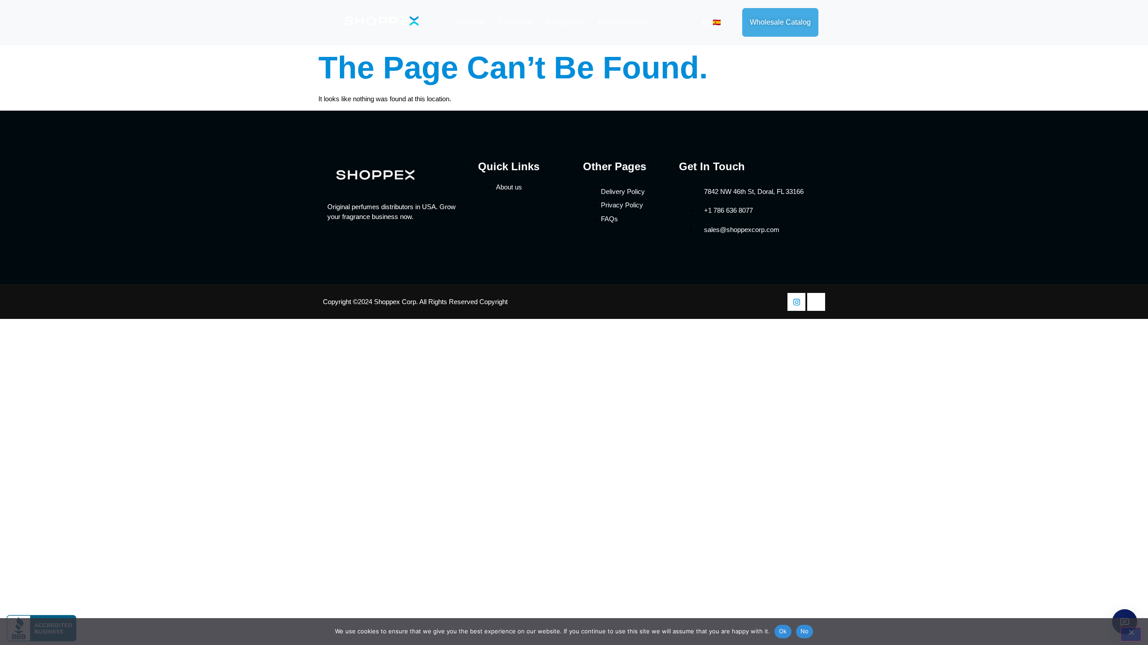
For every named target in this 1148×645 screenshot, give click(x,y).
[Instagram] (796, 302)
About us (471, 22)
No (804, 631)
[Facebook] (816, 302)
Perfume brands (623, 22)
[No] (1131, 634)
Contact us (516, 22)
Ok (783, 631)
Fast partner (565, 22)
